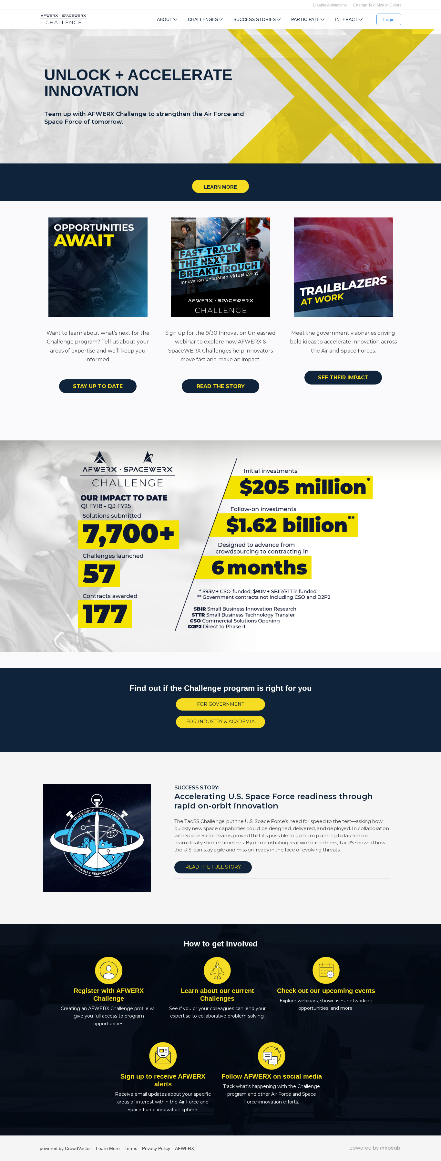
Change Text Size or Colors (377, 5)
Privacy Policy (156, 1148)
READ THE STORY (221, 386)
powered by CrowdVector (65, 1148)
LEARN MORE (220, 187)
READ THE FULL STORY (213, 867)
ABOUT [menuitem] (164, 19)
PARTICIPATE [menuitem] (305, 19)
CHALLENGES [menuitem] (203, 19)
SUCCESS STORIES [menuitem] (254, 19)
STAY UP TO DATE (98, 386)
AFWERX (184, 1148)
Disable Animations (330, 5)
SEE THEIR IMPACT (343, 378)
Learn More (108, 1148)
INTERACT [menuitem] (346, 19)
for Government (220, 704)
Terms (131, 1148)
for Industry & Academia (220, 721)
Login (389, 19)
